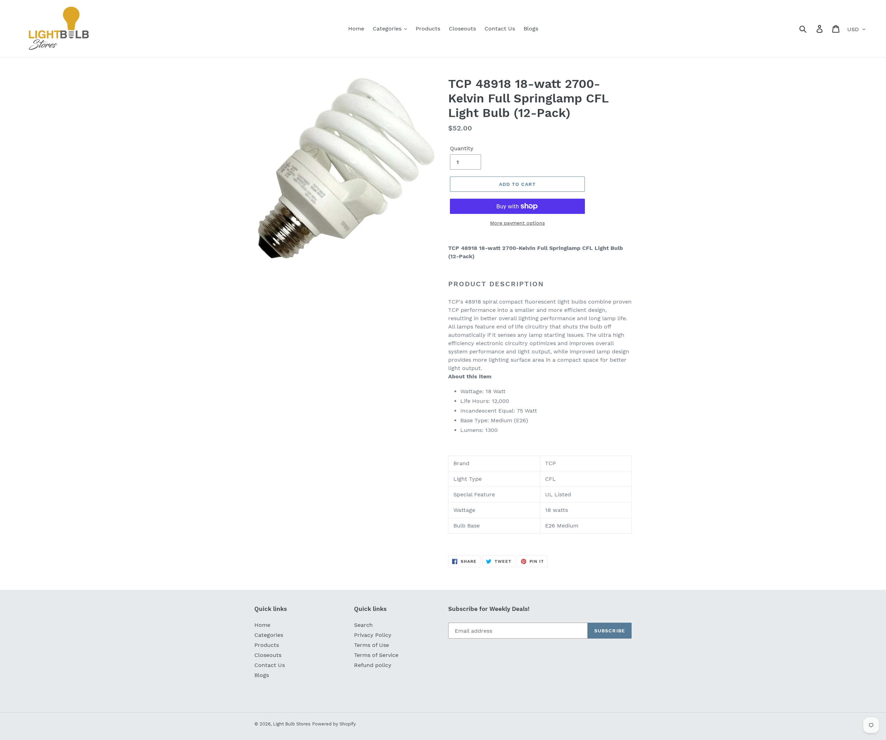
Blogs (261, 675)
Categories (268, 635)
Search (363, 625)
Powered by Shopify (334, 724)
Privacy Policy (372, 635)
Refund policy (372, 665)
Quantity (461, 148)
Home (262, 625)
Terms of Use (371, 645)
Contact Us (269, 665)
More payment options (517, 223)
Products (266, 645)
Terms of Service (376, 655)
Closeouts (267, 655)
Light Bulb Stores (291, 724)
